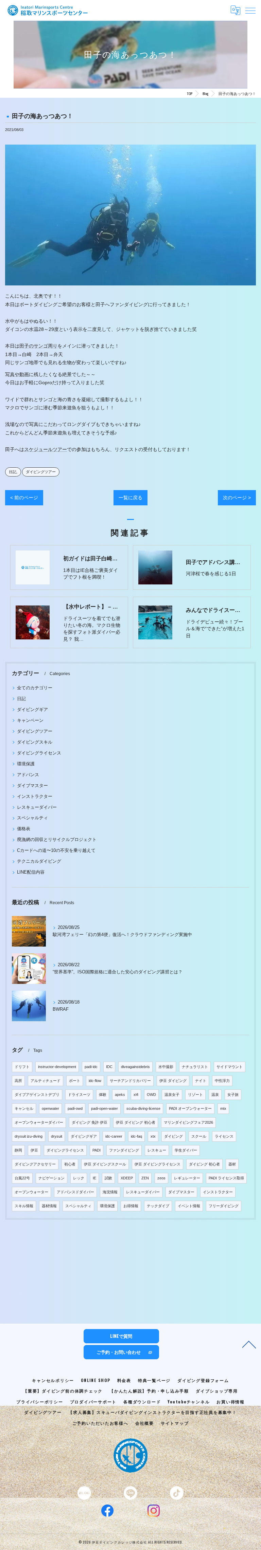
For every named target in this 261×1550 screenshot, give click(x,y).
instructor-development (57, 1067)
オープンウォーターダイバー (39, 1122)
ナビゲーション (51, 1178)
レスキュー (156, 1150)
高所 (18, 1081)
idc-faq (136, 1136)
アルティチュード (45, 1081)
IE (94, 1178)
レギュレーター (187, 1178)
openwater (50, 1108)
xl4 (136, 1095)
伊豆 (34, 1150)
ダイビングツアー (41, 472)
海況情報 (110, 1192)
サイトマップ (175, 1423)
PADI (96, 1150)
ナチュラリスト (195, 1067)
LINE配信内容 (31, 872)
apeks (120, 1095)
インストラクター (34, 796)
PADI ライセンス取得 (226, 1178)
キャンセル (24, 1108)
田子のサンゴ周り (38, 346)
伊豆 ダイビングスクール (105, 1164)
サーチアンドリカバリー (130, 1081)
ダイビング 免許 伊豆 (89, 1122)
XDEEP (127, 1178)
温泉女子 (171, 1095)
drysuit (56, 1136)
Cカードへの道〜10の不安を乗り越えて (56, 850)
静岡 (18, 1150)
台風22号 (22, 1178)
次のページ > (237, 497)
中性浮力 (222, 1081)
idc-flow (95, 1081)
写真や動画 (17, 374)
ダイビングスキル (34, 742)
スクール (198, 1136)
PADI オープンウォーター (190, 1108)
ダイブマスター (32, 785)
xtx (153, 1136)
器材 (232, 1164)
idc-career (113, 1136)
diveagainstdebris (135, 1067)
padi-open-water (104, 1108)
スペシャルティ (32, 817)
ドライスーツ (79, 1095)
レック (78, 1178)
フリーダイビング (224, 1206)
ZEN (145, 1178)
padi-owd (75, 1108)
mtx (223, 1108)
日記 (12, 472)
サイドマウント (229, 1067)
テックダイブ (158, 1206)
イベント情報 (189, 1206)
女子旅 (233, 1095)
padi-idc (91, 1067)
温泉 (215, 1095)
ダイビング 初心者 (204, 1164)
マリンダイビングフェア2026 (188, 1122)
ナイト (200, 1081)
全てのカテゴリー (34, 687)
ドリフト (22, 1067)
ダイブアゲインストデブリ (37, 1095)
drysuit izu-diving (28, 1136)
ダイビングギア (32, 709)
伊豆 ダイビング (173, 1081)
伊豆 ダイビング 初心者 (135, 1122)
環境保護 (26, 763)
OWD (151, 1095)
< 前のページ (24, 497)
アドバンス (28, 774)
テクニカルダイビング (39, 861)
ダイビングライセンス (39, 752)
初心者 (69, 1164)
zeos (161, 1178)
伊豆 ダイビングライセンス (157, 1164)
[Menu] (250, 10)
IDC (109, 1067)
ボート (74, 1081)
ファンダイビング (124, 1150)
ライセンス (224, 1136)
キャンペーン (30, 720)
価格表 (23, 828)
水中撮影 (165, 1067)
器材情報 (49, 1206)
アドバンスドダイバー (75, 1192)
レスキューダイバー (37, 807)
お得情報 (130, 1206)
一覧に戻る (130, 497)
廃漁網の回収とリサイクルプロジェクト (57, 839)
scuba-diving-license (143, 1108)
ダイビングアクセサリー (35, 1164)
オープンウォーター (31, 1192)
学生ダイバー (186, 1150)
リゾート (195, 1095)
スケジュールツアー (45, 449)
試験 (108, 1178)
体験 (102, 1095)
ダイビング (173, 1136)
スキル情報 (24, 1206)
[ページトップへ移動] (249, 1344)
